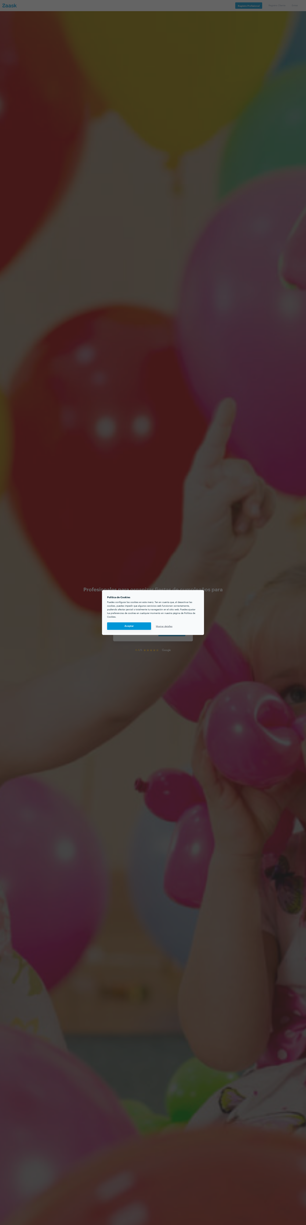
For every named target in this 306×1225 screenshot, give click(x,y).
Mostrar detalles (164, 626)
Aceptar (129, 626)
